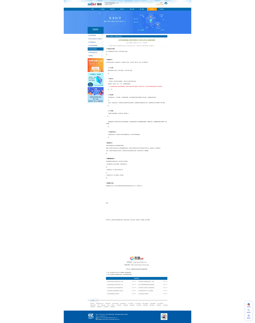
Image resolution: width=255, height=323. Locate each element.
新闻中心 (122, 9)
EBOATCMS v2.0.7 (114, 317)
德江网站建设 (152, 305)
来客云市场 (92, 303)
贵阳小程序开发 (93, 305)
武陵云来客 (103, 305)
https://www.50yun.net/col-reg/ (140, 265)
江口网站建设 (165, 305)
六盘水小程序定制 (115, 303)
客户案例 (142, 9)
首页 (93, 9)
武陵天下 (113, 305)
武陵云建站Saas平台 (100, 303)
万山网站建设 (118, 305)
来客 (98, 305)
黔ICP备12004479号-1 (115, 319)
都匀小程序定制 (145, 303)
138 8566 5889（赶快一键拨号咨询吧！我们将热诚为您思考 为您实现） (113, 314)
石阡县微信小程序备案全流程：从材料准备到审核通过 (121, 274)
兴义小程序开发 (130, 303)
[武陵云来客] (136, 258)
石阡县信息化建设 (118, 36)
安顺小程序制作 (123, 303)
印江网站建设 (138, 305)
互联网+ (152, 9)
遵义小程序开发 (160, 303)
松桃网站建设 (92, 306)
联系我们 (162, 9)
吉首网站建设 (99, 306)
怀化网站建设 (112, 306)
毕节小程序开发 (138, 303)
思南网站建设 (145, 305)
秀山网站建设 (106, 306)
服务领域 (112, 9)
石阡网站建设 (132, 305)
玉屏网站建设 (125, 305)
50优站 (108, 305)
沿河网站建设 (158, 305)
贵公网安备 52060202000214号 (103, 319)
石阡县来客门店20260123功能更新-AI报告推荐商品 (120, 272)
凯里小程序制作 (153, 303)
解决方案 (132, 9)
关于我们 (102, 9)
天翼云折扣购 (107, 303)
